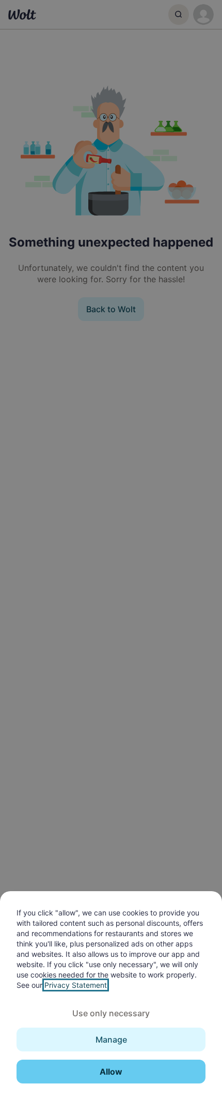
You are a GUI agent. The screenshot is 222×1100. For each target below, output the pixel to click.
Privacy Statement (75, 985)
